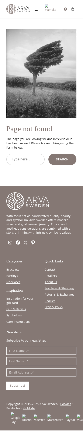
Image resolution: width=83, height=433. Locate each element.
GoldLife (29, 408)
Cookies (65, 404)
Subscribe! (17, 385)
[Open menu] (36, 9)
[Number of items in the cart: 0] (72, 9)
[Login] (65, 9)
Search (62, 159)
